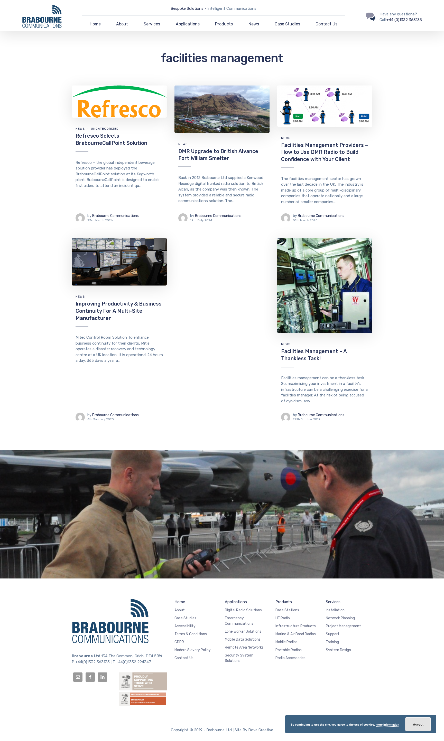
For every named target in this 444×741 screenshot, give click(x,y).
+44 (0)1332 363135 (404, 19)
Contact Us (326, 24)
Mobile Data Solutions (243, 639)
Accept (418, 724)
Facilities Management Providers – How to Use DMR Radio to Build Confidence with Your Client (324, 152)
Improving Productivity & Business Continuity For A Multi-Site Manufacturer (119, 311)
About (122, 24)
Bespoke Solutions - (189, 8)
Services (152, 24)
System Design (338, 650)
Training (332, 642)
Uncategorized (105, 128)
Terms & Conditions (190, 634)
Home (95, 24)
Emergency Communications (239, 621)
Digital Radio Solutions (243, 610)
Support (332, 634)
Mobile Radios (286, 642)
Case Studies (287, 24)
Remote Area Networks (244, 647)
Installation (335, 610)
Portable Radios (288, 650)
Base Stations (287, 610)
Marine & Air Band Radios (295, 634)
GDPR (179, 642)
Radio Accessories (290, 658)
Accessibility (185, 626)
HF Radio (282, 618)
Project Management (343, 626)
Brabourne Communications (115, 216)
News (253, 24)
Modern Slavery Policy (192, 650)
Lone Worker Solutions (243, 631)
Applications (188, 24)
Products (224, 24)
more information (387, 724)
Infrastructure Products (295, 626)
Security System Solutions (239, 658)
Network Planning (340, 618)
